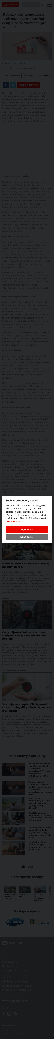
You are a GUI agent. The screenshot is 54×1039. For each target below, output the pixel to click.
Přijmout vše (27, 529)
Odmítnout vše (13, 521)
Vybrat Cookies (27, 537)
